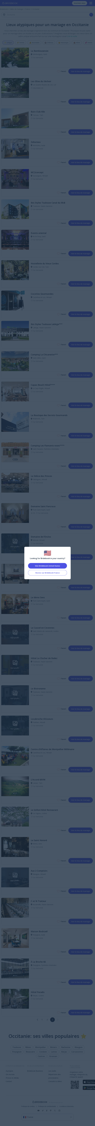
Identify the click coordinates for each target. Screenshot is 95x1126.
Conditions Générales (66, 1106)
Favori (63, 71)
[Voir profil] (15, 57)
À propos (9, 1071)
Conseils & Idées (55, 1081)
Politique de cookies (28, 1106)
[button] (37, 1019)
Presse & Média (12, 1078)
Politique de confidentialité (47, 1106)
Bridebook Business (35, 1071)
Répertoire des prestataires (54, 1076)
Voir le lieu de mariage (80, 71)
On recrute (10, 1074)
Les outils (52, 1071)
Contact (9, 1081)
